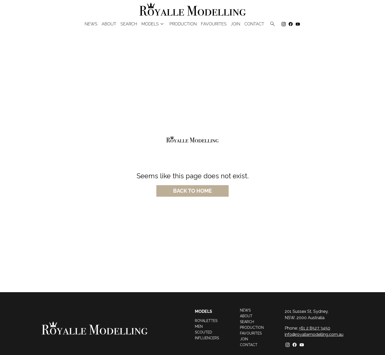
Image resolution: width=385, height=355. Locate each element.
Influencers (207, 338)
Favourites (251, 333)
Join (235, 24)
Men (199, 326)
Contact (254, 24)
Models (153, 24)
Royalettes (206, 321)
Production (183, 24)
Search (128, 24)
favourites (214, 24)
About (109, 24)
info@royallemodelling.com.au (314, 334)
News (91, 24)
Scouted (203, 332)
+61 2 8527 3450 (314, 328)
